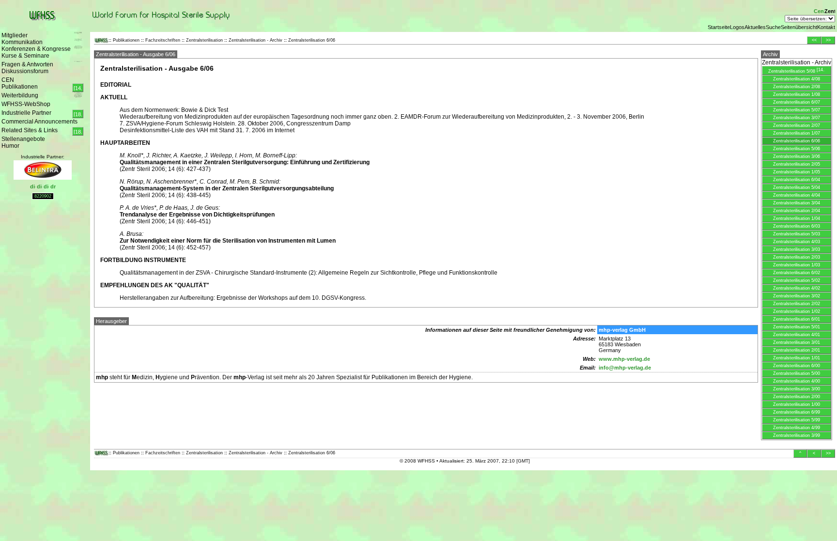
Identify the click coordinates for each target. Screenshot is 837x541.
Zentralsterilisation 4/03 (796, 241)
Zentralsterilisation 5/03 (796, 234)
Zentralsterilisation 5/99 (796, 419)
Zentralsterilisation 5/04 (796, 187)
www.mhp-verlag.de (624, 359)
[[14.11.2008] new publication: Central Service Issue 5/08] (77, 87)
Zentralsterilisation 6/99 (796, 412)
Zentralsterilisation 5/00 (796, 373)
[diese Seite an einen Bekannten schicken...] (46, 187)
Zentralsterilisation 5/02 (796, 280)
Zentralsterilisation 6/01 (796, 319)
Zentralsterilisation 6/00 (796, 365)
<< (814, 40)
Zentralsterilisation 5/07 (796, 110)
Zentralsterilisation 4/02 (796, 288)
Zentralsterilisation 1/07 (796, 133)
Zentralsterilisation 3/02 (796, 296)
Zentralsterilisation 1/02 (796, 311)
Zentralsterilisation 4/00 (796, 381)
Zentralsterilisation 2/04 (796, 210)
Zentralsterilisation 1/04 (796, 218)
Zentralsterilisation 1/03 (796, 265)
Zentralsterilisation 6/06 (796, 141)
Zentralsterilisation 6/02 (796, 272)
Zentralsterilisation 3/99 (796, 435)
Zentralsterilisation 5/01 (796, 327)
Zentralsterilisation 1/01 (796, 358)
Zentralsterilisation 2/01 (796, 350)
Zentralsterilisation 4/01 (796, 334)
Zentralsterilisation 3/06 (796, 156)
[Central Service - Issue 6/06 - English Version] (819, 12)
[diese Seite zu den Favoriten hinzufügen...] (39, 187)
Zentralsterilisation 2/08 (796, 86)
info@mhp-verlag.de (625, 368)
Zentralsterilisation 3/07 (796, 117)
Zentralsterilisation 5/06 (796, 148)
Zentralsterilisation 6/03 (796, 226)
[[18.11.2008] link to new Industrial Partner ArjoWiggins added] (77, 131)
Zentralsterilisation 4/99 (796, 427)
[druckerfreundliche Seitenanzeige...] (53, 187)
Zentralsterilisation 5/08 (792, 71)
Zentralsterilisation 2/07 (796, 125)
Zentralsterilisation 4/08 (796, 79)
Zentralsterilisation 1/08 (796, 94)
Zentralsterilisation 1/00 (796, 404)
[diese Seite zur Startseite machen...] (32, 187)
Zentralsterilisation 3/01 (796, 342)
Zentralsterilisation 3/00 (796, 388)
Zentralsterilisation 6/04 (796, 179)
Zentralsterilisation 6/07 (796, 102)
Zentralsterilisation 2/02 (796, 303)
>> (828, 40)
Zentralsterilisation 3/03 (796, 249)
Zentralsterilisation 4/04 (796, 195)
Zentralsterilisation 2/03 (796, 257)
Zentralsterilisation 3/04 (796, 203)
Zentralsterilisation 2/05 (796, 164)
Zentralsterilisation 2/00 (796, 396)
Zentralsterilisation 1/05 (796, 172)
